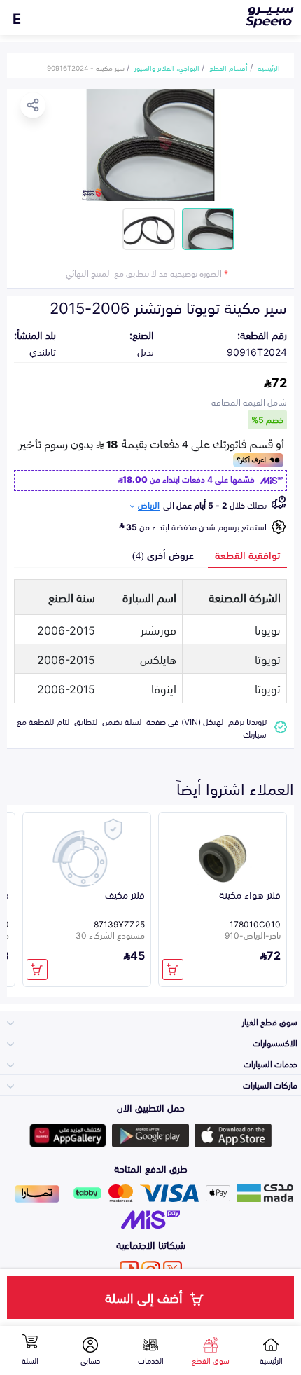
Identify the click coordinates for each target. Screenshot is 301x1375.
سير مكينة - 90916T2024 (86, 67)
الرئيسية (269, 67)
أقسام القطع (228, 67)
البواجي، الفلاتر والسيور (167, 67)
